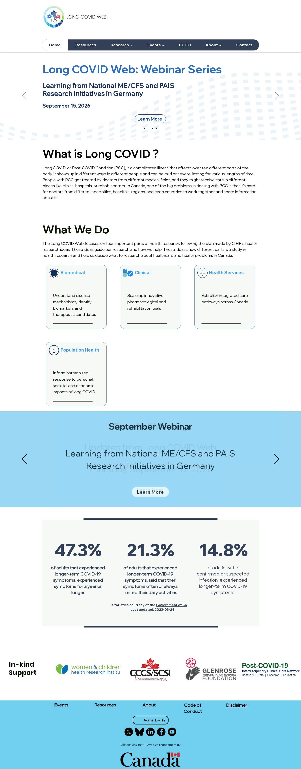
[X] (128, 732)
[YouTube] (172, 732)
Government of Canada (175, 605)
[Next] (277, 96)
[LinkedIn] (150, 732)
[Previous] (24, 96)
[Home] (144, 128)
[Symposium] (156, 128)
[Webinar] (148, 128)
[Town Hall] (152, 128)
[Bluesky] (139, 732)
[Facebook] (161, 732)
